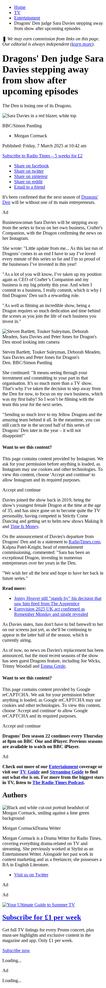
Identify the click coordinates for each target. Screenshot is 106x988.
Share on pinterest (30, 176)
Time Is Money (24, 526)
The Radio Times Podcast (58, 782)
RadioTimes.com (84, 541)
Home (20, 7)
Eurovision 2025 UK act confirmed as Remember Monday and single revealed (51, 611)
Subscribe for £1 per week (41, 917)
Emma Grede (53, 666)
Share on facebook (31, 165)
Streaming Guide (67, 771)
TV (17, 12)
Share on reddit (28, 181)
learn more (82, 44)
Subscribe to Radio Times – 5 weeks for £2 (42, 155)
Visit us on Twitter (31, 874)
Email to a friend (29, 186)
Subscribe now (16, 950)
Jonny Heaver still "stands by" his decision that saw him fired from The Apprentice (57, 601)
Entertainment (27, 17)
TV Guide (30, 771)
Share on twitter (29, 171)
